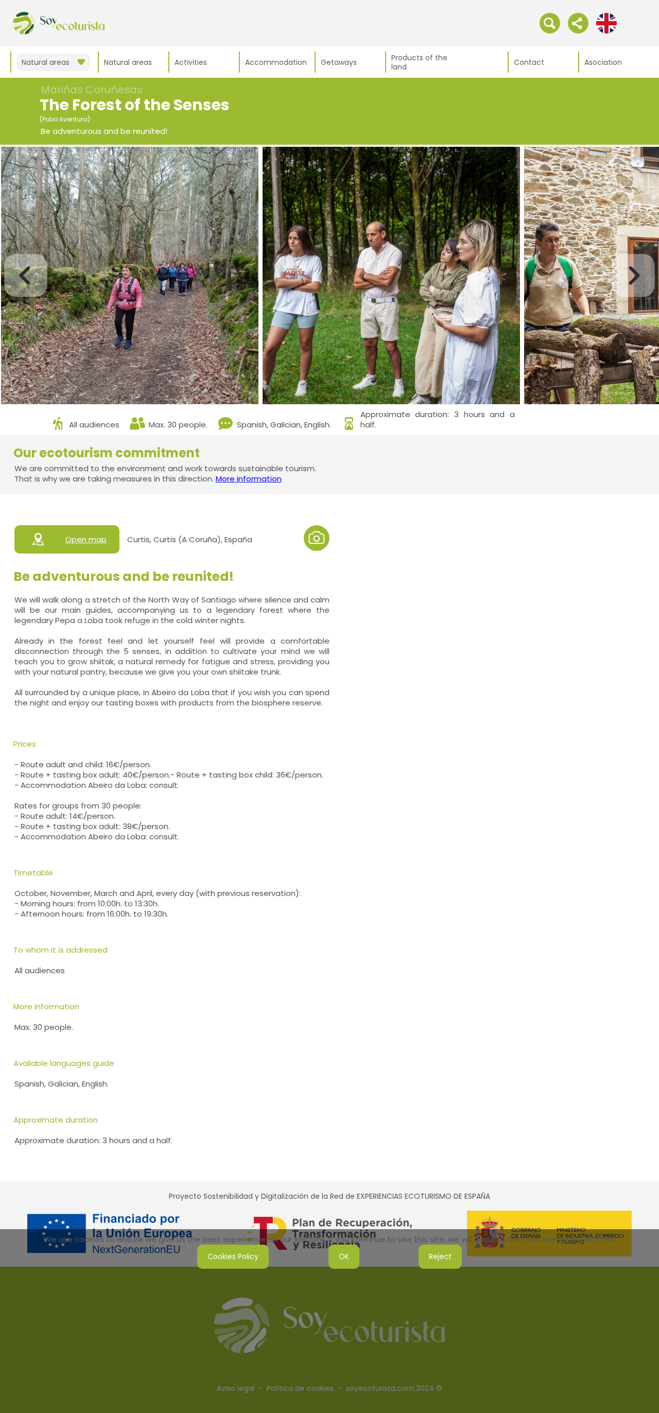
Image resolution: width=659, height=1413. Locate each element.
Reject (440, 1256)
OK (344, 1256)
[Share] (578, 23)
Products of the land (419, 62)
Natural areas (128, 62)
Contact (529, 62)
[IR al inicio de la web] (58, 23)
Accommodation (276, 62)
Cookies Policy (232, 1256)
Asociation (603, 62)
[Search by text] (550, 23)
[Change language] (606, 23)
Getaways (339, 62)
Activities (191, 62)
